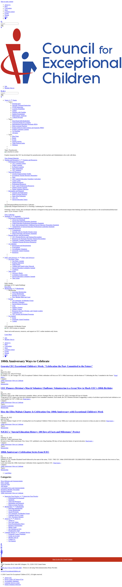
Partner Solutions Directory (20, 189)
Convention (8, 8)
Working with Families (19, 112)
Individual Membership (19, 292)
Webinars (15, 145)
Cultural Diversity (17, 117)
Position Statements (18, 263)
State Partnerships (17, 168)
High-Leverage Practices (19, 126)
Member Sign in (9, 88)
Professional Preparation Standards (18, 218)
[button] (9, 100)
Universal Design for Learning (21, 122)
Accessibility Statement (12, 581)
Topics (15, 100)
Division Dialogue (6, 491)
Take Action (12, 271)
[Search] (2, 26)
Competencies (16, 230)
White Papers (16, 264)
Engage (10, 299)
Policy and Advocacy (28, 257)
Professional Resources (19, 184)
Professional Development (16, 162)
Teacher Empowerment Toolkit (21, 174)
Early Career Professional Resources (23, 186)
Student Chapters (17, 307)
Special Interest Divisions (19, 304)
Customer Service (24, 532)
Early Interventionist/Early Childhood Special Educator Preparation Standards (35, 225)
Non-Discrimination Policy (16, 524)
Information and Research (16, 191)
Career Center (16, 180)
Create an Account (14, 536)
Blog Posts (15, 136)
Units (13, 306)
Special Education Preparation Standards (24, 221)
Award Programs (13, 512)
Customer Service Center (15, 515)
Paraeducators (16, 103)
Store (6, 10)
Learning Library (10, 12)
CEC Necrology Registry (16, 517)
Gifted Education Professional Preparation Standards (28, 223)
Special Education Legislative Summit (23, 268)
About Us (7, 5)
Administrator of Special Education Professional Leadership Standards (33, 226)
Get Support (12, 316)
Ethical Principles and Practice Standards (24, 233)
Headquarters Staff (14, 531)
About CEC (8, 578)
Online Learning (17, 165)
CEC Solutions (16, 170)
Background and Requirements (21, 245)
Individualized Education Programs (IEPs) (25, 124)
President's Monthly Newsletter (10, 489)
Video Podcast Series (18, 143)
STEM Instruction (17, 107)
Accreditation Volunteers (19, 249)
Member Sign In (13, 537)
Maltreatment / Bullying (19, 116)
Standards (18, 216)
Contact (14, 321)
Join (6, 86)
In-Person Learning (18, 167)
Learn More (8, 334)
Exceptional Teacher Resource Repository (24, 175)
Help (6, 17)
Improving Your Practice (30, 496)
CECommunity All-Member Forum (22, 300)
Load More (8, 473)
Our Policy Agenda (18, 261)
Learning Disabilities (18, 109)
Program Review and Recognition (18, 235)
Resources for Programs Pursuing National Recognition (29, 238)
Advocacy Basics (17, 273)
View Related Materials (12, 158)
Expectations (16, 247)
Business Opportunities (15, 525)
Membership (20, 288)
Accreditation (12, 244)
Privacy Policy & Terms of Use (14, 579)
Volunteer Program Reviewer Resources (24, 242)
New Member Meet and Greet (21, 297)
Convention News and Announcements (12, 488)
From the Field (5, 484)
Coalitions (15, 269)
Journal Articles (17, 141)
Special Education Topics (19, 199)
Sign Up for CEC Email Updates (62, 559)
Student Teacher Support (19, 187)
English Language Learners (20, 129)
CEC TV (15, 198)
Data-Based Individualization (21, 121)
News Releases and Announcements (12, 481)
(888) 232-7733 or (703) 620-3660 (11, 568)
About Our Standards (18, 220)
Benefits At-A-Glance (18, 295)
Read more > (27, 399)
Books (14, 138)
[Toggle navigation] (4, 91)
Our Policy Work (13, 259)
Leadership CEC (17, 312)
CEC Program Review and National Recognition (27, 237)
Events (7, 13)
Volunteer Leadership (7, 406)
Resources (15, 252)
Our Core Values (13, 522)
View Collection (9, 214)
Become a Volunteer (18, 302)
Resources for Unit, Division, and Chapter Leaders (27, 311)
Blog (6, 6)
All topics (15, 133)
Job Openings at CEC (15, 529)
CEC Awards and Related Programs (23, 314)
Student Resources (17, 182)
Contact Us (11, 539)
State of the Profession (19, 196)
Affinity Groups (17, 309)
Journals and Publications (19, 192)
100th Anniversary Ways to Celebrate (12, 380)
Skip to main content (7, 1)
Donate (7, 15)
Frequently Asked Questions (20, 251)
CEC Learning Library (19, 163)
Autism (14, 110)
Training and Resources (30, 160)
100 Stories (4, 486)
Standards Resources (14, 228)
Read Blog (8, 287)
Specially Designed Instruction (21, 105)
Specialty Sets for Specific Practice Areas (24, 232)
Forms (14, 318)
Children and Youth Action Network (23, 266)
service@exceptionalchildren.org (10, 571)
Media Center (12, 527)
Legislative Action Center (20, 275)
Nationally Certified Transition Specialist (24, 240)
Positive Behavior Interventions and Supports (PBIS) (28, 128)
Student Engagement (18, 114)
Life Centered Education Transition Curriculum (26, 179)
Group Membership (18, 294)
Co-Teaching (16, 131)
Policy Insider (5, 483)
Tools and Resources (14, 172)
